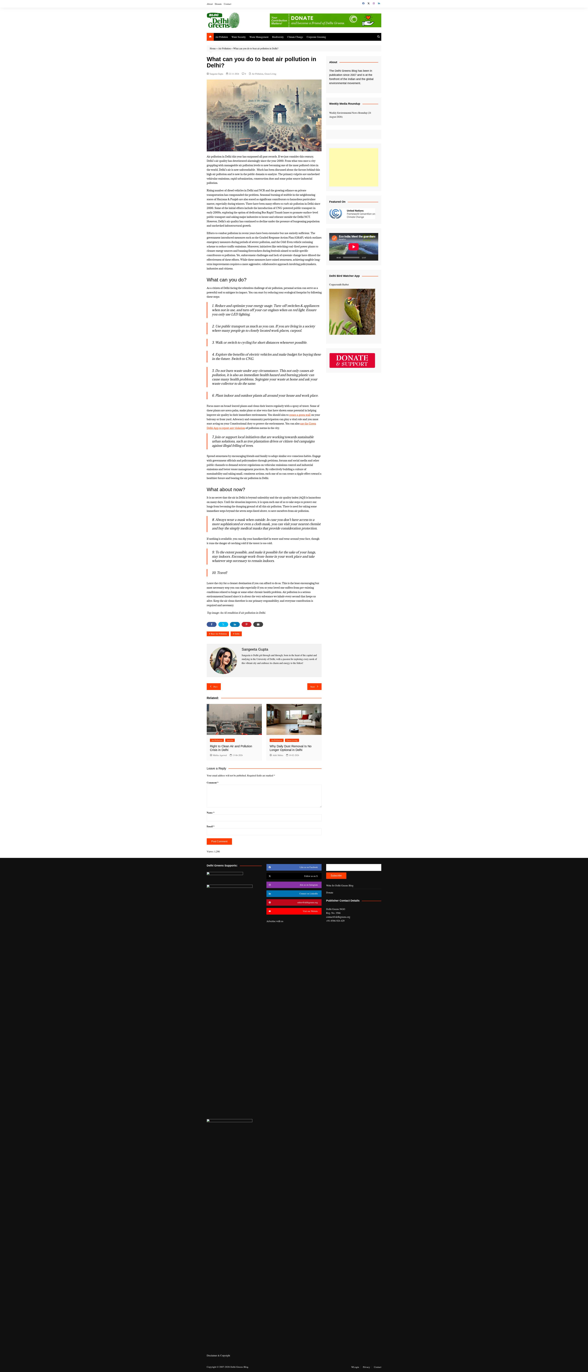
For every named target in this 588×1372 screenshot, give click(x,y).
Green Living (270, 73)
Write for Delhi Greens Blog (339, 885)
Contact (227, 3)
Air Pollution (221, 36)
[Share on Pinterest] (246, 624)
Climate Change (295, 36)
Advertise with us (274, 921)
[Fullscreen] (374, 257)
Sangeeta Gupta (216, 73)
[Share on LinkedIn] (235, 624)
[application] (353, 247)
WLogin (355, 1367)
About (210, 3)
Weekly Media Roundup (344, 103)
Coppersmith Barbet (339, 284)
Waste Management (258, 36)
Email (211, 826)
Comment (213, 782)
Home (213, 48)
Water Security (239, 36)
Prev (215, 686)
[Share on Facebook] (212, 624)
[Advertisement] (353, 167)
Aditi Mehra (278, 755)
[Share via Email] (258, 624)
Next (312, 686)
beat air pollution (219, 633)
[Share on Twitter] (223, 624)
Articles (230, 740)
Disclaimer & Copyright (218, 1355)
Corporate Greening (316, 36)
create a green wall (300, 415)
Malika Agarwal (220, 755)
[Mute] (369, 257)
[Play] (333, 257)
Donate (218, 3)
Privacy (366, 1367)
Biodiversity (278, 36)
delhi (237, 633)
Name (211, 812)
